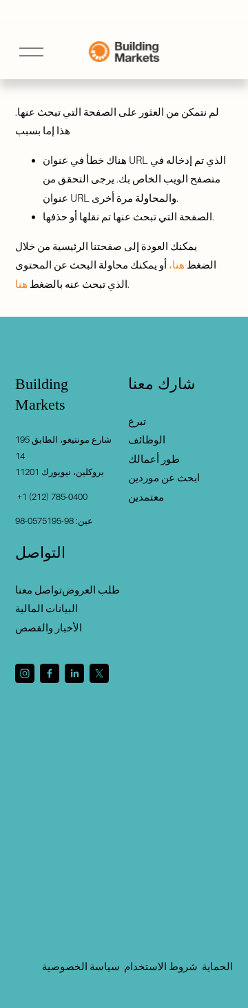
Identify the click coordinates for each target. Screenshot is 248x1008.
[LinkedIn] (74, 673)
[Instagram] (24, 673)
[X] (99, 673)
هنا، (177, 265)
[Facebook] (49, 673)
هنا (21, 284)
